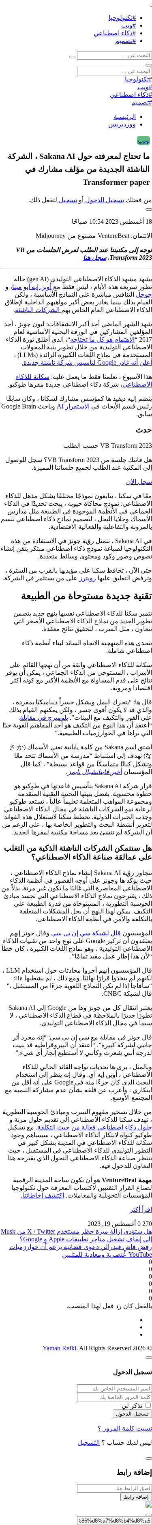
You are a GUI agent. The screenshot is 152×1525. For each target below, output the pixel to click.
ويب (143, 140)
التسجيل (88, 1442)
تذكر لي (132, 1405)
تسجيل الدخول (103, 200)
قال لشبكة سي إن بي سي (86, 933)
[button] (149, 209)
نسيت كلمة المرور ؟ (125, 1428)
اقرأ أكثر (141, 1209)
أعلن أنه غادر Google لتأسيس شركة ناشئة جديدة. (87, 362)
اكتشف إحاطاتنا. (42, 1195)
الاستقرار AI (73, 406)
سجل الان (139, 481)
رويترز (87, 578)
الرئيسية (124, 116)
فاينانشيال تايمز (88, 771)
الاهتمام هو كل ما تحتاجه (102, 339)
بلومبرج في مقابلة (44, 717)
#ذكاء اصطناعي (115, 33)
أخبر (115, 771)
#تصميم (125, 40)
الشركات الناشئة (38, 309)
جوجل (144, 294)
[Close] (149, 1357)
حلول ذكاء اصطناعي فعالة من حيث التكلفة (94, 1127)
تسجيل (67, 200)
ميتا (17, 286)
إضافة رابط (136, 1497)
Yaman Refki (59, 1348)
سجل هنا (94, 257)
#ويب (128, 25)
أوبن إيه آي (39, 286)
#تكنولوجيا (122, 17)
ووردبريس (122, 124)
